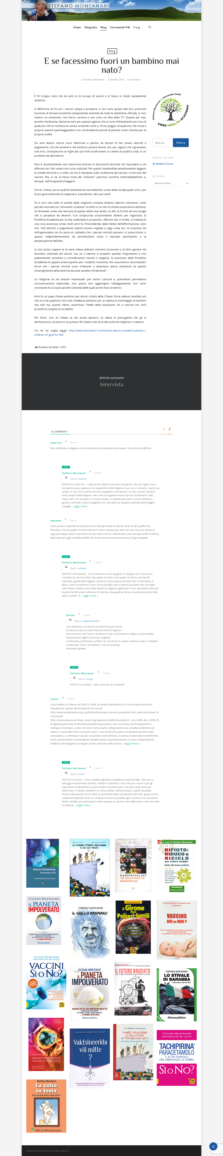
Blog (103, 27)
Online (162, 164)
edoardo (82, 568)
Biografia (91, 27)
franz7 (81, 774)
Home (77, 27)
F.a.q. (137, 27)
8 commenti (133, 79)
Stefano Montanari (94, 79)
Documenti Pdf (120, 27)
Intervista (111, 381)
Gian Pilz (82, 478)
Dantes (90, 679)
